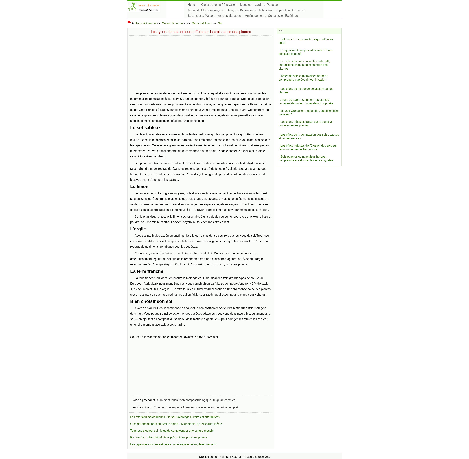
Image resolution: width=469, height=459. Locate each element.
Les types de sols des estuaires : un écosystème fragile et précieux (173, 444)
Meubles (245, 4)
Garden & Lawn (202, 23)
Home (192, 4)
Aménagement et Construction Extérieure (272, 15)
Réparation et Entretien (290, 10)
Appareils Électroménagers (205, 10)
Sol (220, 23)
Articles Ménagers (229, 15)
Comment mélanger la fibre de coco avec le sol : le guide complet (196, 407)
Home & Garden (145, 23)
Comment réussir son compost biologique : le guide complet (196, 400)
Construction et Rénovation (219, 4)
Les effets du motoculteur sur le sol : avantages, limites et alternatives (175, 417)
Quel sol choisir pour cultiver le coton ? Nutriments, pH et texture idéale (176, 423)
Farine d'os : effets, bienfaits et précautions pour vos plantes (169, 437)
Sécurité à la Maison (201, 15)
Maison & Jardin (172, 23)
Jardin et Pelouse (266, 4)
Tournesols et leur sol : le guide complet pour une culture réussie (172, 430)
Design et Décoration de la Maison (249, 10)
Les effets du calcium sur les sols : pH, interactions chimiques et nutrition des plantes (304, 65)
